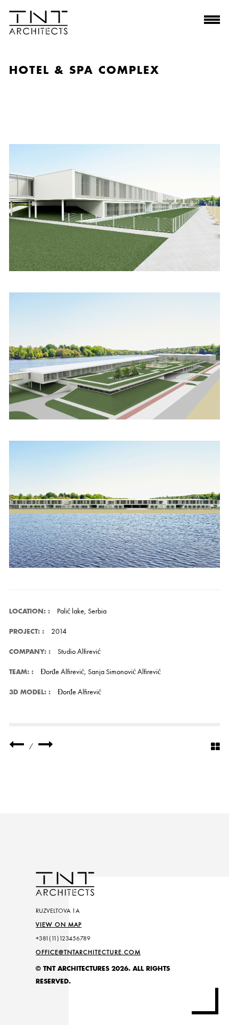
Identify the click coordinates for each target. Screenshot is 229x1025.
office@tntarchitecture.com (88, 952)
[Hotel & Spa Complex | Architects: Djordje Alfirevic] (114, 207)
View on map (58, 924)
